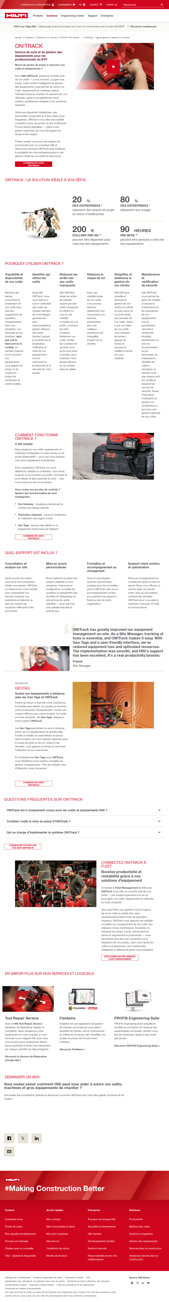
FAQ (88, 1277)
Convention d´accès (74, 1277)
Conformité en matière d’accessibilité (23, 1288)
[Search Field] (161, 4)
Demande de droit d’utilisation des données (88, 1281)
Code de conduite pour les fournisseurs (76, 1284)
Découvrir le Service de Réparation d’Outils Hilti (26, 1058)
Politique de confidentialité (17, 1277)
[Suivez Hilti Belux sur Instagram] (137, 1283)
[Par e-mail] (9, 1151)
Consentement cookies (16, 1284)
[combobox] (142, 4)
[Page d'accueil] (16, 15)
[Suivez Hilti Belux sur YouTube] (148, 1283)
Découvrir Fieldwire (71, 1049)
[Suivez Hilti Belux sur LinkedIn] (143, 1283)
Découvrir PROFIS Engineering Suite (136, 1045)
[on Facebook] (9, 1138)
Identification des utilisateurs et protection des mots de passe (35, 1281)
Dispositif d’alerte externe (41, 1284)
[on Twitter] (23, 1138)
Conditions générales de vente (47, 1277)
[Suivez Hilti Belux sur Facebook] (132, 1283)
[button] (84, 810)
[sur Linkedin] (37, 1138)
